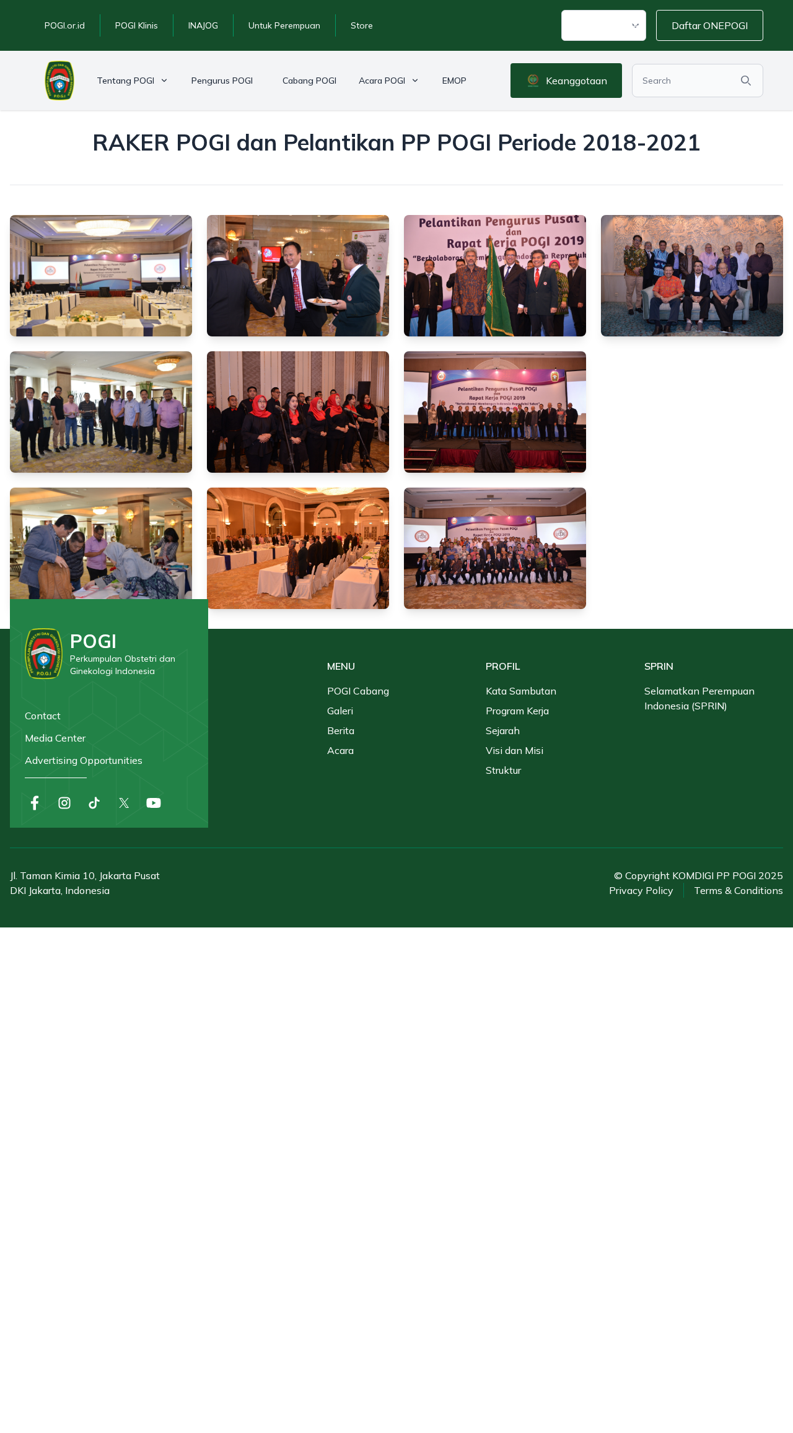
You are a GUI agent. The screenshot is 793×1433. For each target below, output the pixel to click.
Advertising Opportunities (83, 760)
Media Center (55, 738)
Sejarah (503, 730)
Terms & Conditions (738, 890)
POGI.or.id (65, 25)
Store (362, 25)
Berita (340, 730)
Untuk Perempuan (284, 25)
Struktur (503, 770)
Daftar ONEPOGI (710, 25)
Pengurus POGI (222, 80)
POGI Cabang (358, 691)
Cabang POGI (309, 80)
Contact (43, 715)
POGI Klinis (136, 25)
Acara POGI (382, 80)
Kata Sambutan (521, 691)
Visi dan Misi (514, 750)
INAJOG (203, 25)
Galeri (340, 710)
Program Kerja (517, 710)
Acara (340, 750)
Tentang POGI (125, 80)
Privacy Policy (641, 890)
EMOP (454, 80)
